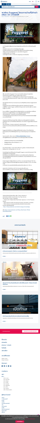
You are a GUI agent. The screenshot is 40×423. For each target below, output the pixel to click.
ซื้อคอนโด (4, 339)
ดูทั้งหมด (3, 412)
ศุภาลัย (3, 400)
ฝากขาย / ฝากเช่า (6, 345)
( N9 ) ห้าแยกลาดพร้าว (7, 389)
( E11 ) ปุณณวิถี (6, 379)
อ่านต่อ (4, 256)
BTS (3, 376)
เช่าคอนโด (4, 342)
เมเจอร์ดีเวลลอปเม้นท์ (6, 403)
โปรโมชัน (4, 347)
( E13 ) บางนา (6, 378)
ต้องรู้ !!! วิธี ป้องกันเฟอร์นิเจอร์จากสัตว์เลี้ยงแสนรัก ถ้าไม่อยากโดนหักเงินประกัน (20, 283)
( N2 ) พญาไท (6, 388)
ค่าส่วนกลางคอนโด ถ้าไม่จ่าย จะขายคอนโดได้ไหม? (15, 251)
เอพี (2, 404)
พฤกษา (3, 397)
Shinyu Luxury (4, 358)
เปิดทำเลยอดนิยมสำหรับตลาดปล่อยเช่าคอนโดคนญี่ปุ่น (16, 316)
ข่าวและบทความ (6, 16)
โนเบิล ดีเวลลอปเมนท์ (5, 409)
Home (3, 16)
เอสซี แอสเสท (4, 406)
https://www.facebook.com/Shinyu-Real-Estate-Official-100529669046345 (16, 210)
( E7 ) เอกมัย (5, 382)
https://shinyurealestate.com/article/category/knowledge (16, 207)
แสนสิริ (3, 407)
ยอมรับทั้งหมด (19, 421)
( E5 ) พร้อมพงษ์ (6, 385)
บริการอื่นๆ (4, 350)
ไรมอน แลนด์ (4, 410)
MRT (3, 374)
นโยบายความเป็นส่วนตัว (30, 419)
